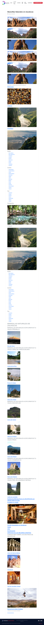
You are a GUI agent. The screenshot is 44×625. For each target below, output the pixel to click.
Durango (10, 158)
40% (8, 529)
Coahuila (10, 157)
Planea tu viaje (15, 3)
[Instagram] (40, 620)
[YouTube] (41, 620)
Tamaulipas (10, 284)
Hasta (9, 527)
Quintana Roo (11, 198)
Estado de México (11, 173)
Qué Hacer (25, 3)
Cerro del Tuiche (11, 419)
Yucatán (10, 321)
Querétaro (10, 128)
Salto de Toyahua (11, 436)
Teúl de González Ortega (13, 586)
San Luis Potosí (11, 306)
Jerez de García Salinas (13, 553)
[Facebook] (38, 620)
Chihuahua (10, 155)
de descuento (11, 531)
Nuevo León (11, 280)
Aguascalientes (11, 169)
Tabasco (10, 199)
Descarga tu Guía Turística (15, 609)
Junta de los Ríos (12, 366)
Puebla (10, 183)
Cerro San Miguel (11, 456)
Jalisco (10, 177)
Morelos (10, 180)
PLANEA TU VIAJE (12, 502)
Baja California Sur (12, 154)
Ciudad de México (11, 170)
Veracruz (10, 188)
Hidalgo (10, 176)
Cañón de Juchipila (12, 497)
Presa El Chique (11, 383)
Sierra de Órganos (12, 476)
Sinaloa (10, 161)
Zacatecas (10, 165)
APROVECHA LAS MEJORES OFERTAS (19, 532)
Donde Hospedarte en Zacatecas (16, 525)
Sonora (10, 162)
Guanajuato (10, 295)
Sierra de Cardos (11, 399)
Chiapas (9, 105)
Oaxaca (10, 317)
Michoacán (10, 86)
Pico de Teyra (11, 346)
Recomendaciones (38, 2)
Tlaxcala (10, 187)
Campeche (10, 192)
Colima (10, 172)
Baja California (11, 273)
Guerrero (10, 195)
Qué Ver (22, 3)
